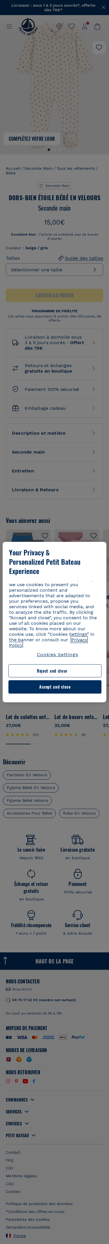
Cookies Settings (57, 654)
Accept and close (54, 687)
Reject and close (52, 671)
